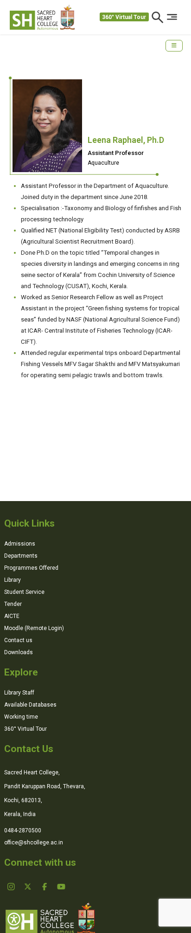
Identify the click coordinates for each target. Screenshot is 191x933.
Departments (21, 556)
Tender (13, 604)
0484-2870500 (22, 830)
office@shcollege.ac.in (33, 842)
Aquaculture (103, 163)
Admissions (19, 543)
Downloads (18, 652)
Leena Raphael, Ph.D (126, 140)
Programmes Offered (31, 568)
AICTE (11, 616)
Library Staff (19, 692)
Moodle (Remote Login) (34, 628)
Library (12, 580)
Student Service (24, 592)
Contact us (18, 640)
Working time (21, 717)
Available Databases (30, 704)
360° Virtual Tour (124, 17)
